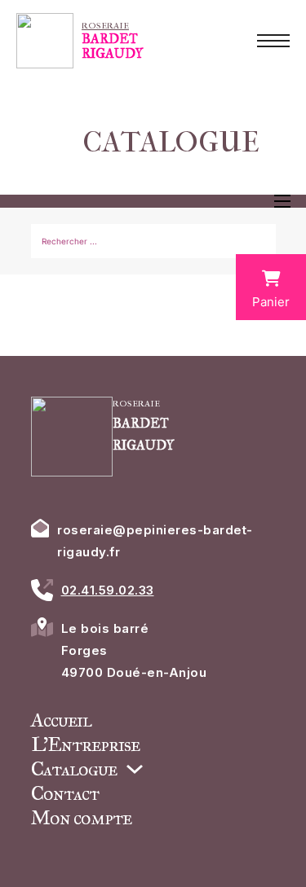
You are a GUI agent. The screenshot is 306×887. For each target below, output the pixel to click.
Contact (65, 793)
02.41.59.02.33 (107, 590)
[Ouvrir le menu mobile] (273, 40)
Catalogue (74, 769)
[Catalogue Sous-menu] (134, 769)
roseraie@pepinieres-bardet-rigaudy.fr (155, 541)
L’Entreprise (85, 744)
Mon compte (81, 818)
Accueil (61, 720)
